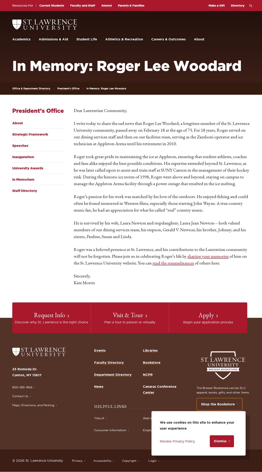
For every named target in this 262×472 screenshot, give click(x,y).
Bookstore (151, 362)
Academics (21, 39)
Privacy (77, 460)
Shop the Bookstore (218, 404)
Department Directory (113, 374)
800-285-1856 (22, 387)
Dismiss (220, 441)
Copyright (129, 460)
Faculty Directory (109, 362)
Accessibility (102, 460)
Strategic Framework (30, 134)
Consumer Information (110, 430)
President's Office (68, 88)
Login (152, 460)
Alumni (106, 5)
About (199, 39)
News (98, 386)
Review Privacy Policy (177, 441)
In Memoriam (23, 179)
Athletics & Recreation (124, 39)
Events (100, 350)
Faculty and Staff (82, 5)
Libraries (150, 350)
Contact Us (20, 396)
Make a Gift (217, 5)
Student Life (86, 39)
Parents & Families (131, 5)
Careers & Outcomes (168, 39)
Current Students (51, 5)
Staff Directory (24, 191)
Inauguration (23, 157)
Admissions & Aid (53, 39)
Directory (238, 5)
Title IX (99, 418)
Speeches (20, 145)
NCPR (148, 374)
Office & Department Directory (31, 88)
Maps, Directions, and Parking (33, 405)
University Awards (27, 168)
